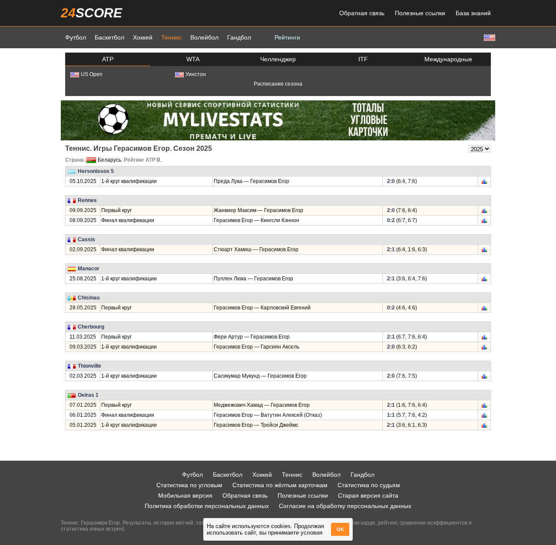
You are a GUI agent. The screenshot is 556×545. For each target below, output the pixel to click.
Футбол (75, 37)
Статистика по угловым (189, 485)
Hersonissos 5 (96, 171)
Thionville (89, 366)
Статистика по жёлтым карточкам (280, 485)
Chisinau (88, 298)
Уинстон (195, 74)
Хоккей (142, 37)
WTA (192, 59)
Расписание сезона (278, 84)
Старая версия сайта (368, 495)
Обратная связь (361, 13)
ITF (363, 59)
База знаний (473, 13)
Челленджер (278, 59)
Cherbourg (91, 327)
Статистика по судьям (369, 485)
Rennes (87, 200)
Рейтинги (287, 37)
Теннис (171, 37)
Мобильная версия (185, 495)
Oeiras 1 (88, 395)
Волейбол (204, 37)
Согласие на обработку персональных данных (345, 505)
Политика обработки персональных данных (207, 505)
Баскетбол (109, 37)
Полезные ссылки (420, 13)
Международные (448, 59)
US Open (92, 74)
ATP (107, 59)
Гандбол (239, 37)
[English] (488, 37)
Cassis (86, 239)
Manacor (88, 269)
